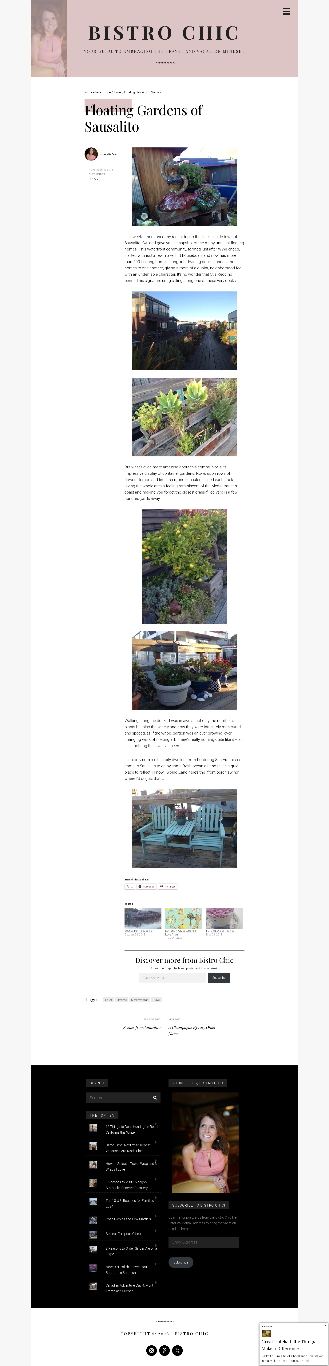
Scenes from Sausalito (138, 930)
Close (326, 1325)
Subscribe (219, 977)
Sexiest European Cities (123, 1234)
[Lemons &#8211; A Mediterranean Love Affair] (183, 918)
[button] (184, 186)
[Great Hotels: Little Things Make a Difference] (266, 1335)
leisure (108, 999)
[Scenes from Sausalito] (143, 918)
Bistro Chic (164, 31)
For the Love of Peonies (220, 930)
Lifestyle (122, 999)
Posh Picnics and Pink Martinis (128, 1219)
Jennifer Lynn (110, 154)
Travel (93, 179)
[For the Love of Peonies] (224, 918)
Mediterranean (139, 999)
